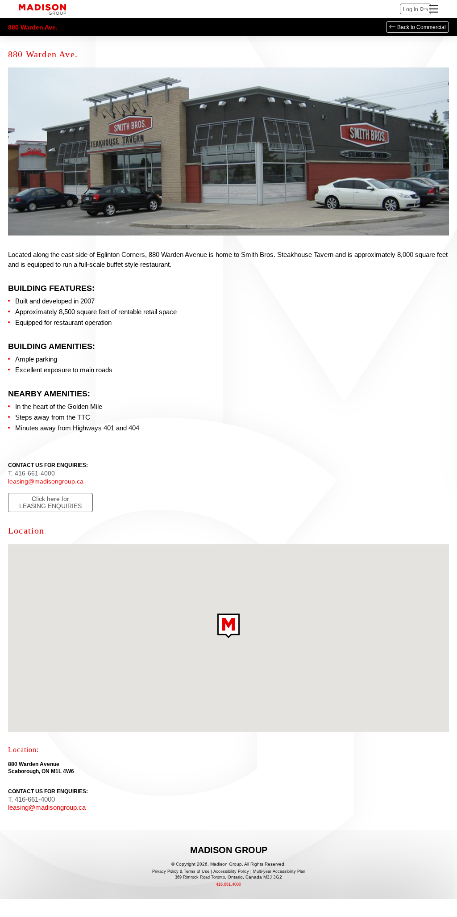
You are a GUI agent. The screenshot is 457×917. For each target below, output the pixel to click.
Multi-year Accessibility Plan (279, 872)
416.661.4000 (228, 885)
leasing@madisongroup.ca (45, 481)
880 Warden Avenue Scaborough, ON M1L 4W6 (41, 768)
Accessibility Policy (231, 872)
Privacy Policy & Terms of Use (180, 872)
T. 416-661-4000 (31, 473)
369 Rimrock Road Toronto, (228, 877)
